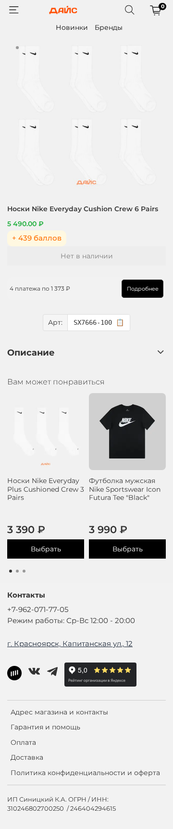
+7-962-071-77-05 (37, 609)
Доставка (27, 757)
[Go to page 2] (17, 571)
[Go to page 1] (10, 571)
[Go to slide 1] (17, 47)
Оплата (23, 742)
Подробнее (143, 288)
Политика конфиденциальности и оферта (85, 772)
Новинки (72, 27)
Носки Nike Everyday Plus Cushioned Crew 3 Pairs (45, 489)
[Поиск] (130, 10)
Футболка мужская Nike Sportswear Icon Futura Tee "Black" (125, 489)
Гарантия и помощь (45, 727)
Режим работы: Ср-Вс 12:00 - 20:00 (71, 620)
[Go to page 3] (24, 571)
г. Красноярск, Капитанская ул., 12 (70, 643)
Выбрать (46, 549)
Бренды (109, 27)
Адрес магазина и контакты (59, 712)
